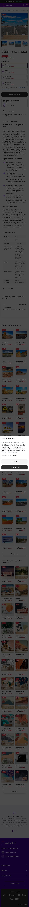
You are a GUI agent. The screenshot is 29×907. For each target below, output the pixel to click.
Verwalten (14, 461)
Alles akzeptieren (14, 467)
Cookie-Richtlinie (12, 455)
